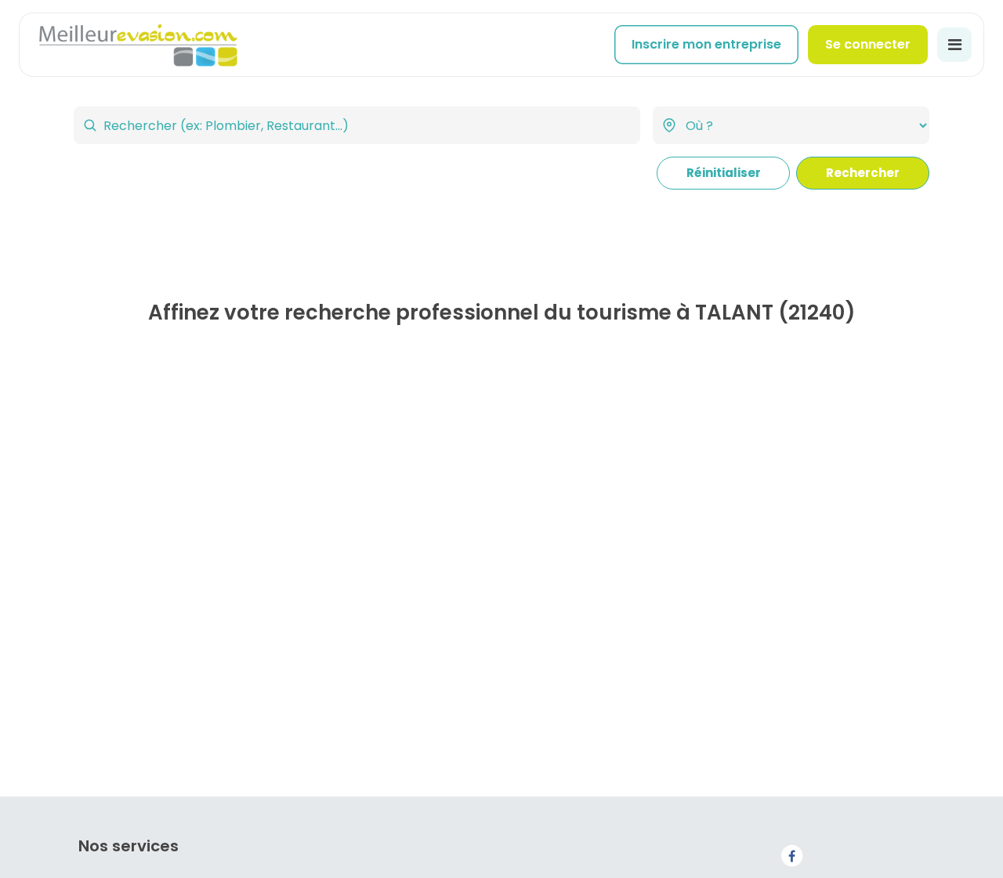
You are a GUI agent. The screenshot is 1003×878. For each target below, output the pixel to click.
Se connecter (868, 44)
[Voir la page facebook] (791, 855)
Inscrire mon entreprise (706, 44)
